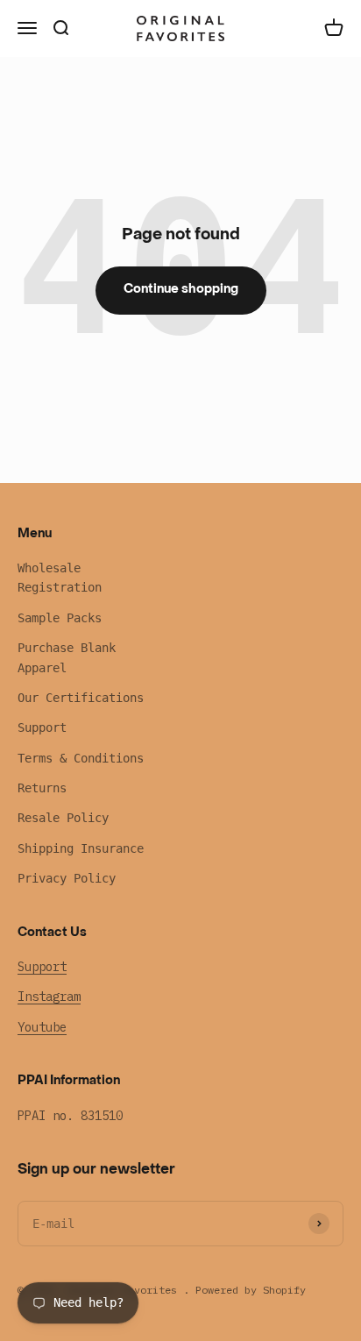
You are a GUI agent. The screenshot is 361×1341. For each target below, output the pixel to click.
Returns (42, 788)
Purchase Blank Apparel (67, 657)
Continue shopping (181, 289)
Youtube (42, 1027)
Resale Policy (63, 818)
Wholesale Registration (60, 577)
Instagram (49, 996)
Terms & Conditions (81, 758)
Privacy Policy (67, 878)
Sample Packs (60, 618)
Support (42, 727)
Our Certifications (81, 698)
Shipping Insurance (81, 848)
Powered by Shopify (250, 1289)
